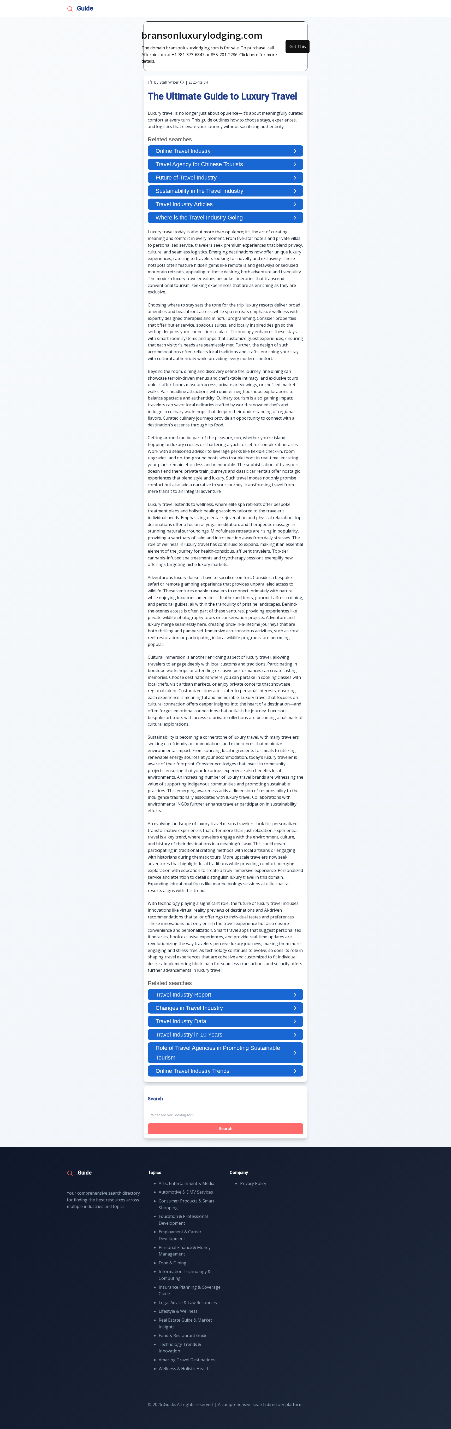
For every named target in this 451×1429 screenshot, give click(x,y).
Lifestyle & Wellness (178, 1311)
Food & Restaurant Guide (183, 1335)
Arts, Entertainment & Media (186, 1183)
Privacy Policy (253, 1183)
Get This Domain (297, 48)
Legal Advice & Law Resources (188, 1302)
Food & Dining (172, 1263)
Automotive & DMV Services (186, 1192)
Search (225, 1128)
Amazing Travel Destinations (187, 1360)
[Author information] (182, 82)
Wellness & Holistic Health (184, 1369)
